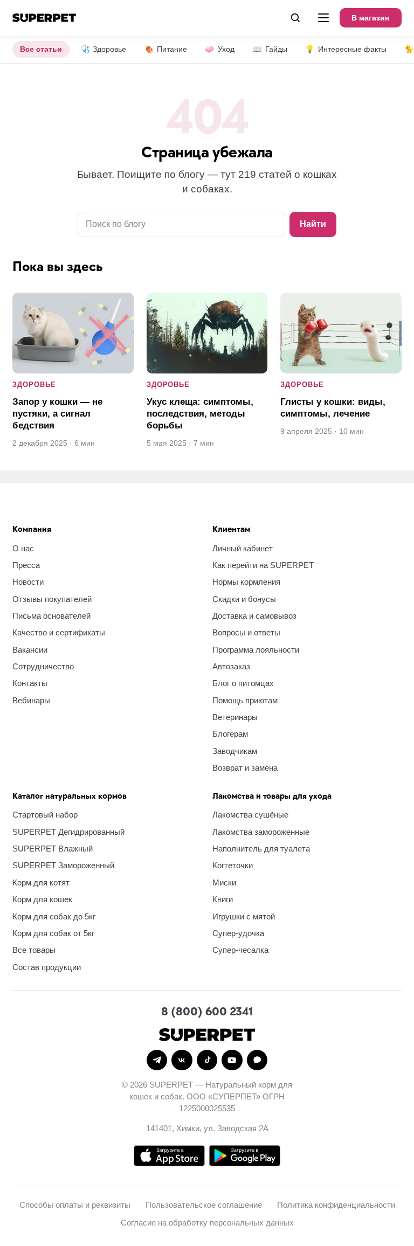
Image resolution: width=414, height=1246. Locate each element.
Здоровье (103, 49)
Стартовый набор (45, 814)
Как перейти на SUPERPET (263, 565)
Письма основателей (51, 615)
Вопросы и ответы (246, 632)
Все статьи (41, 49)
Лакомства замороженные (260, 831)
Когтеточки (232, 865)
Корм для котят (41, 882)
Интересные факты (345, 49)
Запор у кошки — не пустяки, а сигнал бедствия (57, 414)
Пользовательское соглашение (204, 1204)
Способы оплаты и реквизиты (74, 1204)
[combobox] (181, 224)
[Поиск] (295, 18)
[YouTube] (232, 1060)
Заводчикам (234, 751)
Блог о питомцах (243, 683)
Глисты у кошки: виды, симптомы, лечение (332, 408)
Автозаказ (231, 666)
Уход (219, 49)
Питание (165, 49)
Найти (313, 224)
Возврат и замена (245, 767)
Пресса (26, 565)
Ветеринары (235, 717)
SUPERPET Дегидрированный (68, 831)
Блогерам (230, 733)
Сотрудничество (43, 666)
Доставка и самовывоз (254, 615)
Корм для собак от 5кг (53, 933)
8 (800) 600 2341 (207, 1012)
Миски (224, 882)
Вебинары (31, 700)
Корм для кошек (42, 899)
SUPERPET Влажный (52, 848)
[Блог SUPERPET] (44, 17)
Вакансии (29, 649)
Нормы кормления (246, 581)
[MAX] (257, 1060)
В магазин (370, 17)
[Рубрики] (323, 18)
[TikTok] (207, 1060)
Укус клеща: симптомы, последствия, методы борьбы (200, 414)
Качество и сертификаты (58, 632)
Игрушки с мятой (243, 916)
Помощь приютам (245, 700)
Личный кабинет (242, 548)
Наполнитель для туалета (261, 848)
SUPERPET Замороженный (63, 865)
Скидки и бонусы (244, 599)
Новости (28, 581)
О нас (23, 548)
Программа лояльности (255, 649)
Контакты (29, 683)
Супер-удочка (238, 933)
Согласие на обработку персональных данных (207, 1222)
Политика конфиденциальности (336, 1204)
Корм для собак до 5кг (53, 916)
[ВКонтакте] (181, 1060)
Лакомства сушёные (250, 814)
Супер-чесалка (240, 949)
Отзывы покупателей (52, 599)
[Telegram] (157, 1060)
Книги (222, 899)
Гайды (269, 49)
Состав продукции (46, 967)
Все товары (34, 949)
